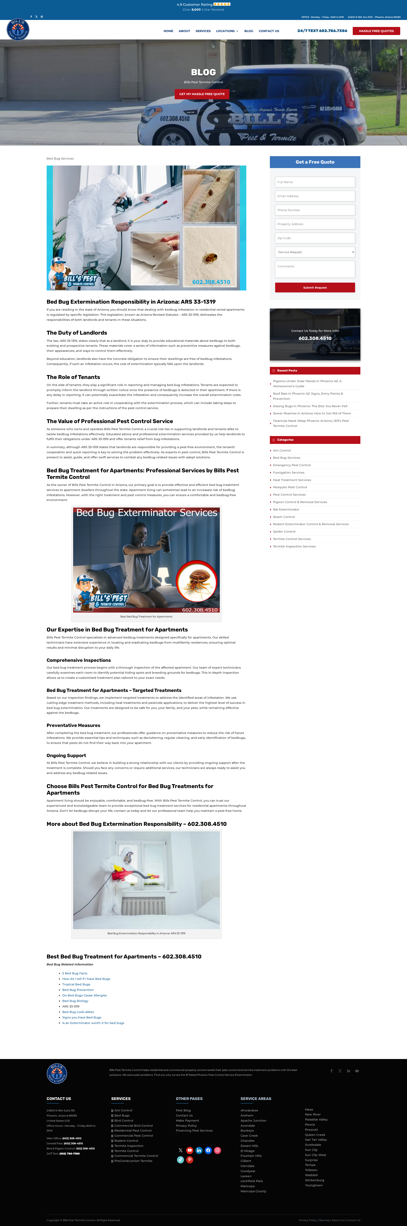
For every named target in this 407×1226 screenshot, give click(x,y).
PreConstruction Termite (133, 1161)
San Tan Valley (316, 1140)
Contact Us (269, 31)
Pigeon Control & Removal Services (300, 502)
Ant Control (282, 450)
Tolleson (311, 1170)
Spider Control (284, 531)
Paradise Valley (316, 1119)
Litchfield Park (252, 1181)
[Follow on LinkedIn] (348, 1070)
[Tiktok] (180, 1159)
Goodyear (248, 1171)
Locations (225, 31)
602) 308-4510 (86, 1148)
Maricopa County (253, 1191)
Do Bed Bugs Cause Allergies (84, 995)
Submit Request (315, 287)
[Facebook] (208, 1150)
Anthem (247, 1115)
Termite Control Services (292, 539)
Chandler (248, 1141)
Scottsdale (313, 1145)
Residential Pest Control (133, 1130)
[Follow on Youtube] (357, 1070)
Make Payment (187, 1120)
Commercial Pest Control (133, 1136)
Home (168, 31)
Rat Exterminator (286, 509)
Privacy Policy (186, 1126)
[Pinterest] (189, 1159)
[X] (180, 1150)
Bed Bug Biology (75, 1001)
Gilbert (246, 1161)
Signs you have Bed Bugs (81, 1017)
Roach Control (284, 517)
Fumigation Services (288, 472)
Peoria (310, 1124)
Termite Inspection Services (294, 546)
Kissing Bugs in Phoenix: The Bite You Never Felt (310, 406)
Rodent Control (126, 1141)
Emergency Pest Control (292, 465)
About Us (338, 1220)
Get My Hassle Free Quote (202, 94)
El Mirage (248, 1151)
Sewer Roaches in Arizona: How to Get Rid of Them (312, 413)
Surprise (311, 1160)
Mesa (309, 1109)
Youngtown (314, 1185)
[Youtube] (189, 1150)
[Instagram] (217, 1150)
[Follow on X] (340, 1070)
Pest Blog (183, 1110)
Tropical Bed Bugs (76, 984)
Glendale (247, 1166)
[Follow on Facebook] (331, 1070)
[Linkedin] (199, 1150)
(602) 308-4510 (71, 1138)
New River (313, 1114)
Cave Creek (249, 1136)
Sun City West (315, 1155)
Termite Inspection (129, 1146)
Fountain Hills (251, 1156)
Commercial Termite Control (136, 1156)
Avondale (248, 1126)
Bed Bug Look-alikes (78, 1012)
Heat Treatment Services (292, 480)
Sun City (311, 1150)
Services (203, 31)
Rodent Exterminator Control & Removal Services (311, 524)
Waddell (311, 1175)
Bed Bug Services (60, 158)
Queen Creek (315, 1135)
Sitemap (324, 1220)
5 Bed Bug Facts (74, 973)
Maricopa (248, 1186)
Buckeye (247, 1130)
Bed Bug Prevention (78, 990)
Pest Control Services (289, 495)
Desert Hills (249, 1146)
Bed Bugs (122, 1115)
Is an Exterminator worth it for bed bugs (93, 1023)
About (184, 31)
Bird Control (123, 1120)
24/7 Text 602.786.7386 (322, 31)
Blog (248, 31)
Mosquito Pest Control (290, 487)
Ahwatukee (249, 1110)
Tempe (310, 1165)
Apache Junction (253, 1120)
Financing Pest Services (194, 1130)
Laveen (246, 1176)
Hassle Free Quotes (376, 31)
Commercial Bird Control (133, 1126)
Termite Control (126, 1151)
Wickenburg (314, 1180)
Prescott (311, 1130)
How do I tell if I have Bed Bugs (86, 979)
